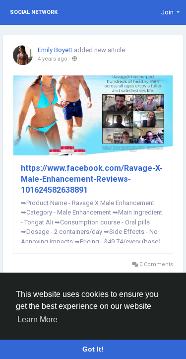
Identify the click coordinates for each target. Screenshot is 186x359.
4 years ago (52, 59)
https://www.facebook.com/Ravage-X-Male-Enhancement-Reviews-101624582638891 (92, 179)
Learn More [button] (37, 319)
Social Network (34, 12)
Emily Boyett (55, 50)
